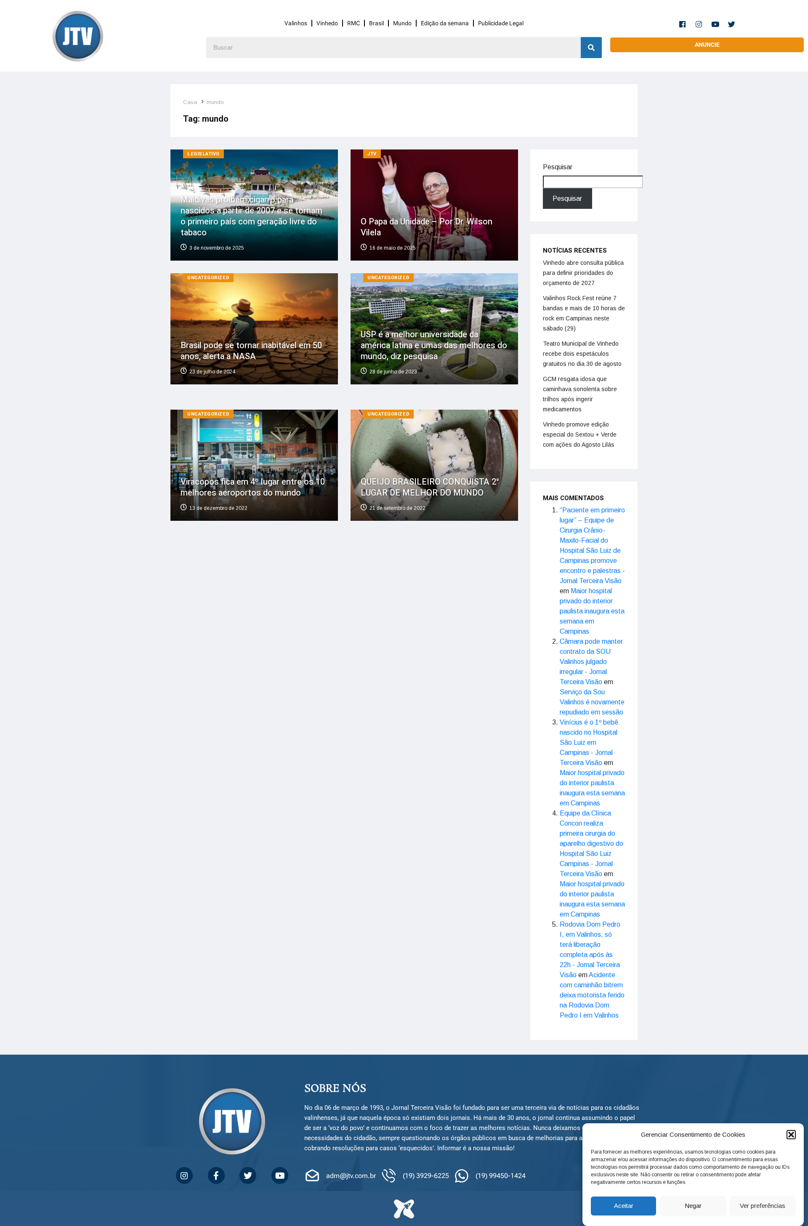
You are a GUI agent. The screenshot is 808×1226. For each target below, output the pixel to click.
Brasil (376, 23)
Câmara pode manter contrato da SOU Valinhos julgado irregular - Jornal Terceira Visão (591, 661)
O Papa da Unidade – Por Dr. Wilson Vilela (426, 227)
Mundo (402, 23)
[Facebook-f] (682, 24)
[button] (791, 1134)
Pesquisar (557, 167)
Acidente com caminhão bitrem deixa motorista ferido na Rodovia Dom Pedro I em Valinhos (592, 995)
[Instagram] (699, 24)
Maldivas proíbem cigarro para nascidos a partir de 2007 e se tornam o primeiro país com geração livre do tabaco (251, 216)
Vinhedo (327, 23)
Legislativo (203, 153)
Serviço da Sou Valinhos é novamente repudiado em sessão (592, 702)
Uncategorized (208, 277)
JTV (372, 153)
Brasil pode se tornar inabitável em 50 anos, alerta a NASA (251, 350)
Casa (190, 102)
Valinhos (295, 23)
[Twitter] (732, 24)
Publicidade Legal (501, 23)
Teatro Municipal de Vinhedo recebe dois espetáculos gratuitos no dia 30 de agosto (582, 353)
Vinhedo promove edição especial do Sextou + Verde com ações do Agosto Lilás (580, 434)
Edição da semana (445, 23)
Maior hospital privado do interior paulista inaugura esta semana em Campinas (592, 611)
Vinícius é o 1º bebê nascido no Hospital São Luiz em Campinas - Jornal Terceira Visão (589, 742)
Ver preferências (762, 1206)
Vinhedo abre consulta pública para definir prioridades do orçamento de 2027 (583, 272)
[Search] (591, 47)
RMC (353, 23)
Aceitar (623, 1206)
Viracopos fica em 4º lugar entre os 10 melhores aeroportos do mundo (253, 487)
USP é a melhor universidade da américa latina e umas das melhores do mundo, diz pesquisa (434, 345)
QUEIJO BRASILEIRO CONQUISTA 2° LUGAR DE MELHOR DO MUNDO (430, 487)
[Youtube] (715, 24)
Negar (693, 1206)
